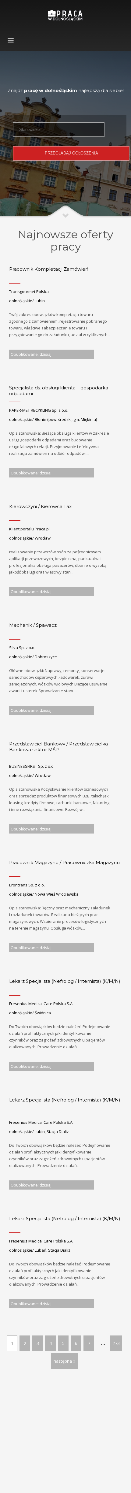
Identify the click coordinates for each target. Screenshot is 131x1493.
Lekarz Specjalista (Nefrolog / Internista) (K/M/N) (64, 981)
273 (116, 1343)
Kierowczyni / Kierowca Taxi (41, 506)
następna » (64, 1361)
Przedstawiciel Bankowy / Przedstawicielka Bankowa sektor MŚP (58, 747)
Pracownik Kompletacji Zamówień (48, 269)
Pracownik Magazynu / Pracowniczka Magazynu (64, 862)
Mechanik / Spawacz (33, 625)
